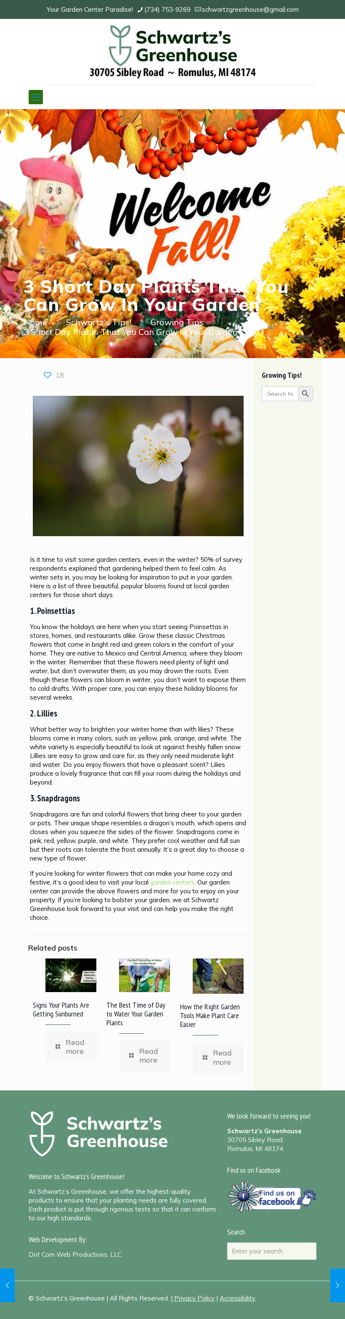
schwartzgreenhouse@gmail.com (250, 9)
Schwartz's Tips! (98, 322)
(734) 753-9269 (167, 9)
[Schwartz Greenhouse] (173, 52)
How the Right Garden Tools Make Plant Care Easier (210, 1015)
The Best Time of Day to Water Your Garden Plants (135, 1013)
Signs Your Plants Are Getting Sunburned (61, 1009)
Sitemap (101, 1239)
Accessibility (237, 1298)
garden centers (172, 882)
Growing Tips (177, 322)
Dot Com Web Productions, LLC (75, 1254)
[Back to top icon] (304, 1302)
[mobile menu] (36, 97)
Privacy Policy (194, 1298)
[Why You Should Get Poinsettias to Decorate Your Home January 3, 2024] (337, 1285)
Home (35, 322)
